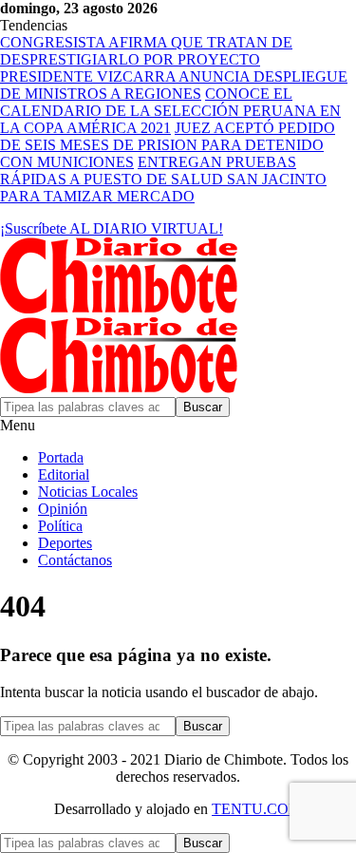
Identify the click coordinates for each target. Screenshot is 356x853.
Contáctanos (75, 560)
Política (60, 526)
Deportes (65, 543)
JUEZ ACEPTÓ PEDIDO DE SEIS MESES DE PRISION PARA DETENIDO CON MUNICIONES (167, 145)
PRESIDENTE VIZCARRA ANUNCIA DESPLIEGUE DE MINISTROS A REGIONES (173, 85)
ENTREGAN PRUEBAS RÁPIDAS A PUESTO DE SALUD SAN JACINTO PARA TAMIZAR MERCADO (163, 179)
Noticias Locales (88, 491)
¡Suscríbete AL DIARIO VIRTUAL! (111, 228)
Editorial (63, 474)
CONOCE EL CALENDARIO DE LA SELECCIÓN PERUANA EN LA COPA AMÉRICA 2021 (170, 110)
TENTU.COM (257, 809)
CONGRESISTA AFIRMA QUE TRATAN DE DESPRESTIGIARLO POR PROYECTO (146, 50)
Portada (61, 457)
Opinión (62, 509)
